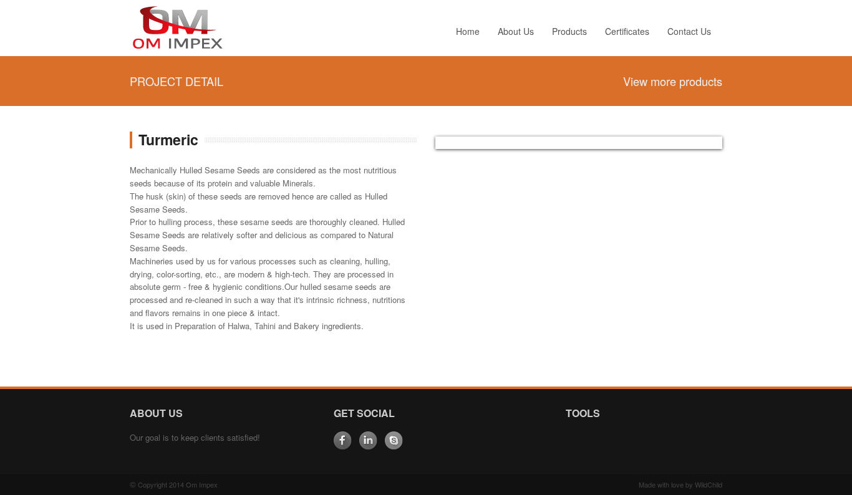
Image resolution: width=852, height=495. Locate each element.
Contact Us (689, 31)
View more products (672, 81)
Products (569, 31)
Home (468, 31)
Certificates (627, 31)
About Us (516, 31)
